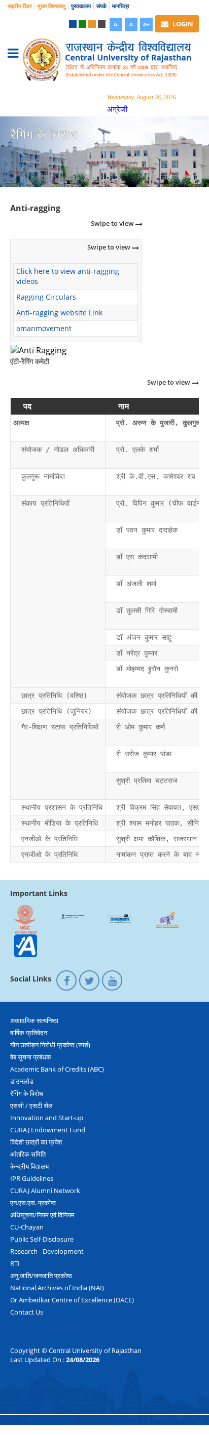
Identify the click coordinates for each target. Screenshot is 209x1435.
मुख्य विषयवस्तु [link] (51, 6)
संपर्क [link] (101, 6)
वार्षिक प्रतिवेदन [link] (28, 1032)
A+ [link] (146, 24)
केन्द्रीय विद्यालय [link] (29, 1166)
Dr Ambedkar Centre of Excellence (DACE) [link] (72, 1299)
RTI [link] (15, 1263)
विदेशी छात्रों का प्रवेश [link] (36, 1141)
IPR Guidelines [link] (31, 1178)
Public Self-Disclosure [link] (42, 1239)
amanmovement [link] (44, 328)
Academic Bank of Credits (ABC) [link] (57, 1069)
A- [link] (116, 24)
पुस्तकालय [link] (81, 6)
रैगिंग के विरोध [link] (26, 1093)
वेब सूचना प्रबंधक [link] (30, 1056)
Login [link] (182, 23)
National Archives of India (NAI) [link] (57, 1287)
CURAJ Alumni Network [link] (45, 1190)
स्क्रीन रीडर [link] (20, 6)
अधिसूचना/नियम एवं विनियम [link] (42, 1214)
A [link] (131, 24)
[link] (73, 24)
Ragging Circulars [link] (46, 297)
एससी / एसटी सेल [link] (31, 1105)
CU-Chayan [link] (27, 1227)
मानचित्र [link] (120, 6)
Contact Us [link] (26, 1312)
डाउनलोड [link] (21, 1081)
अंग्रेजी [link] (117, 109)
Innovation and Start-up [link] (46, 1117)
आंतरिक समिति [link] (28, 1154)
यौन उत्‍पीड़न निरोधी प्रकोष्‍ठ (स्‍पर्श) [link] (50, 1044)
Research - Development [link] (47, 1251)
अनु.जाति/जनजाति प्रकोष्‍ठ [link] (41, 1275)
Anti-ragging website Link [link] (59, 312)
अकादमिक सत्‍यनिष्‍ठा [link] (34, 1020)
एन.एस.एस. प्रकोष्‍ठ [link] (33, 1202)
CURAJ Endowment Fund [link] (47, 1129)
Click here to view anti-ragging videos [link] (67, 276)
